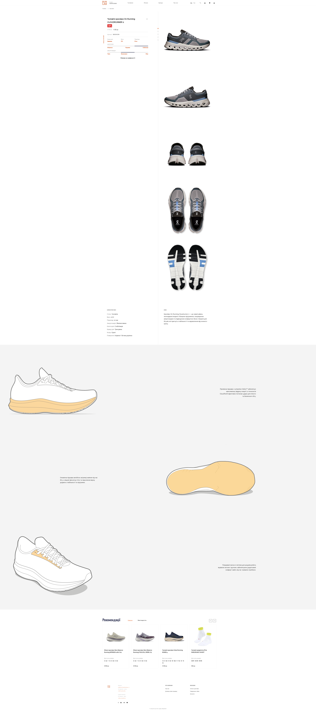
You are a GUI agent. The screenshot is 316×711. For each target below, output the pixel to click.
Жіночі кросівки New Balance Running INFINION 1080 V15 (113, 651)
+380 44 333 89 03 (122, 698)
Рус (194, 3)
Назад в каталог (103, 39)
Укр (191, 3)
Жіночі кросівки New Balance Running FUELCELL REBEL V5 (142, 651)
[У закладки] (147, 19)
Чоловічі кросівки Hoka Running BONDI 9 (172, 651)
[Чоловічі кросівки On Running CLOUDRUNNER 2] (187, 39)
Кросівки (112, 8)
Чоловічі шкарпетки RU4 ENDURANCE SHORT (199, 651)
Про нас (167, 688)
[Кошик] (214, 3)
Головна (104, 8)
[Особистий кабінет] (205, 3)
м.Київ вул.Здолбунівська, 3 (123, 687)
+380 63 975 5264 (121, 691)
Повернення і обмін (194, 691)
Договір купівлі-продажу (171, 691)
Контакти (192, 694)
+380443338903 (113, 3)
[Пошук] (200, 3)
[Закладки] (210, 3)
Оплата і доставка (194, 688)
